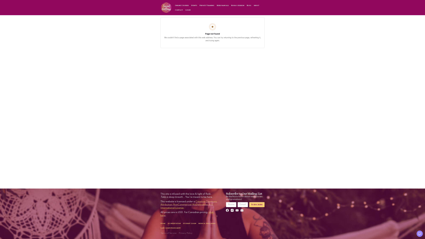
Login (188, 10)
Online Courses (182, 5)
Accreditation (174, 223)
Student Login (189, 223)
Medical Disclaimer (206, 223)
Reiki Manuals (223, 5)
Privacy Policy (185, 233)
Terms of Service (168, 233)
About (256, 5)
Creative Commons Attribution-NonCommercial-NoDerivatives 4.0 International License (188, 204)
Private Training (206, 5)
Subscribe (257, 204)
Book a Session (237, 5)
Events (194, 5)
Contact (179, 10)
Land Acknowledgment (170, 228)
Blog (249, 5)
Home (162, 223)
